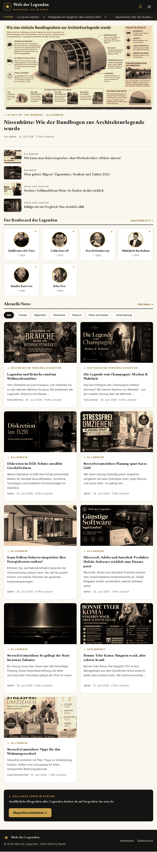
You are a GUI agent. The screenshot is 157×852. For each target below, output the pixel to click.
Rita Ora (59, 286)
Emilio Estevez (21, 286)
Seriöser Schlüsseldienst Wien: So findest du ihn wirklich (64, 190)
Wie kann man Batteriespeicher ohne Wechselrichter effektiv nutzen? (72, 158)
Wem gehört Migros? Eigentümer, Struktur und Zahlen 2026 (67, 174)
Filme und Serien (99, 315)
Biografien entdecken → (30, 813)
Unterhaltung (124, 315)
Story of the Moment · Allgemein (35, 115)
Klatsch (76, 315)
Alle (9, 315)
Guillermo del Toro (21, 251)
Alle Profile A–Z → (142, 220)
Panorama (59, 315)
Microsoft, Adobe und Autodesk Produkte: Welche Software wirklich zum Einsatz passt (116, 562)
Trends (22, 315)
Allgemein (40, 315)
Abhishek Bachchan (136, 251)
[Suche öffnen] (140, 7)
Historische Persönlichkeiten (36, 368)
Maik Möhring (15, 399)
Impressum (127, 840)
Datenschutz (145, 840)
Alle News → (145, 304)
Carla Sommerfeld (17, 774)
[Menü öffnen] (149, 7)
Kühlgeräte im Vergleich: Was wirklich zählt (59, 17)
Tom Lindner (90, 399)
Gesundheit (96, 649)
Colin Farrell (60, 251)
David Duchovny (98, 251)
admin (12, 136)
